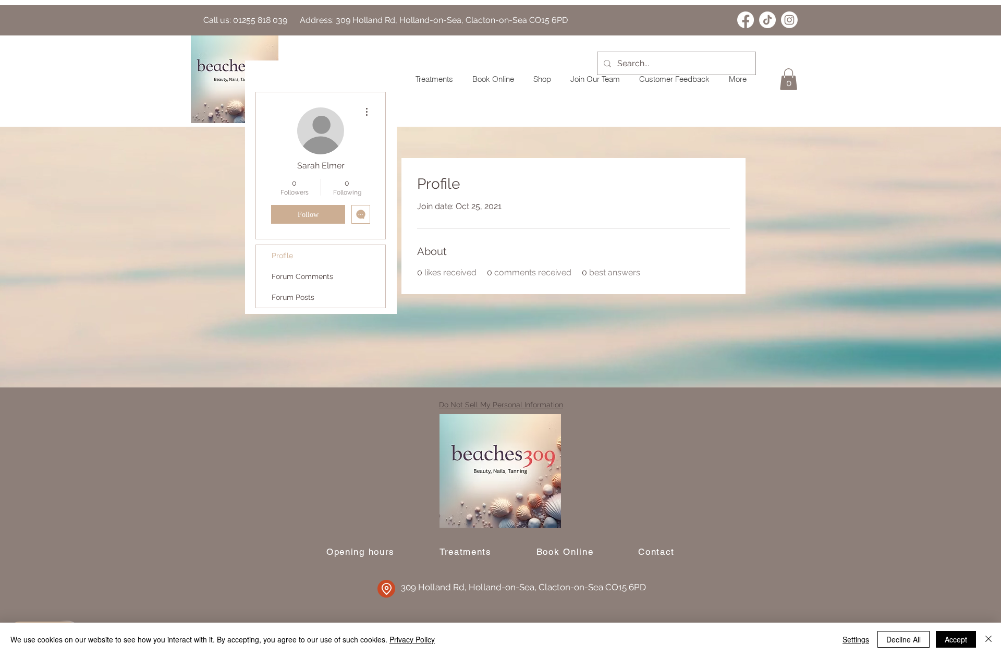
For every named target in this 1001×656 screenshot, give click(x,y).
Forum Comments (302, 276)
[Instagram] (789, 19)
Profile (282, 255)
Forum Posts (293, 297)
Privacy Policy (412, 639)
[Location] (386, 589)
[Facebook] (745, 19)
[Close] (988, 639)
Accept (956, 639)
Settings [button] (856, 639)
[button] (788, 79)
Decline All (903, 639)
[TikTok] (767, 19)
